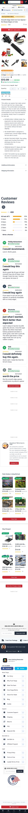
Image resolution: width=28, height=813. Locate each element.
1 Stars (3, 230)
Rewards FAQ (11, 731)
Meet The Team (11, 685)
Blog (8, 699)
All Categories (6, 10)
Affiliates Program (12, 744)
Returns (9, 722)
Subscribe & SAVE (20, 633)
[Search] (21, 2)
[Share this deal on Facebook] (2, 96)
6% (26, 230)
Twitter (22, 668)
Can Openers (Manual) (13, 13)
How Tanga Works (12, 690)
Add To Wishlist (6, 92)
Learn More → (11, 661)
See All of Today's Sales (14, 586)
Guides (9, 704)
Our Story (10, 676)
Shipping (9, 717)
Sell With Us (10, 739)
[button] (11, 77)
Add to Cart (15, 807)
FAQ (21, 651)
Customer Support (12, 712)
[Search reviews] (3, 207)
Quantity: (3, 88)
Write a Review (8, 235)
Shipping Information (7, 170)
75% (25, 219)
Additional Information (8, 165)
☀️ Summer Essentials (17, 10)
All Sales (3, 13)
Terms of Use (11, 757)
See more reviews (14, 386)
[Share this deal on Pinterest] (9, 96)
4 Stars (3, 222)
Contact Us (14, 463)
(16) (9, 25)
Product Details (6, 99)
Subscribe (19, 771)
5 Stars (3, 219)
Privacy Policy (11, 752)
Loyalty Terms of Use (13, 762)
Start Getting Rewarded (15, 659)
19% (25, 222)
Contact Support (12, 651)
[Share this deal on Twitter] (6, 96)
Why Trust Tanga (12, 681)
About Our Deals (12, 695)
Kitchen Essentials (9, 73)
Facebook (8, 668)
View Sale (14, 519)
